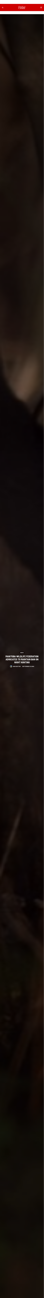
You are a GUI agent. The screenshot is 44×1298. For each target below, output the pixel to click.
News (22, 652)
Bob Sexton (16, 666)
